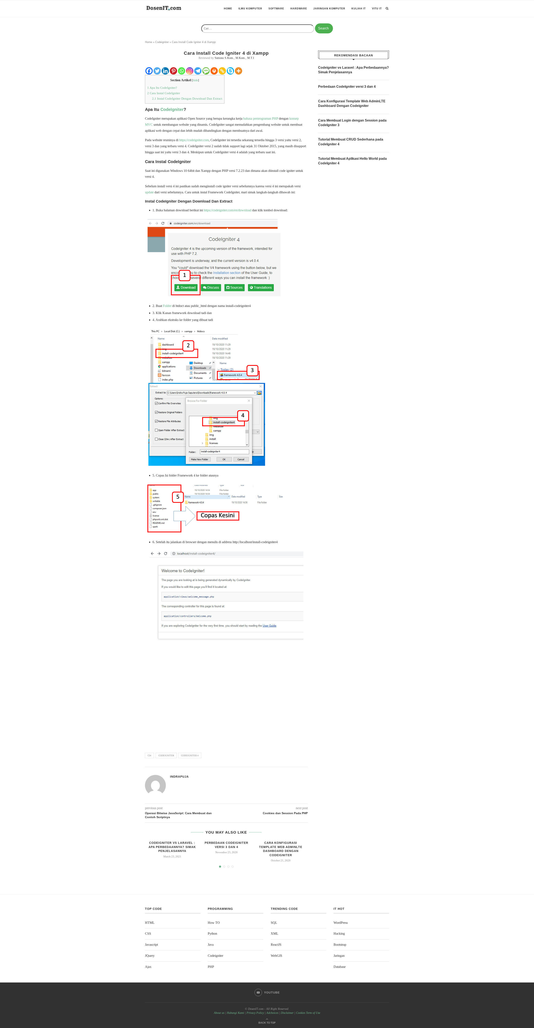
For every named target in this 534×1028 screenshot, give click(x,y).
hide (195, 80)
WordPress (341, 922)
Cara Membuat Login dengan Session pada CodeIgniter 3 (352, 123)
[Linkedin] (165, 71)
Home (228, 8)
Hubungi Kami (235, 1012)
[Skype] (230, 71)
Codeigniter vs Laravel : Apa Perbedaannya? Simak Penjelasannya (172, 847)
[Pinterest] (173, 71)
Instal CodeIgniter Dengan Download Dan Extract (187, 98)
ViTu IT (377, 8)
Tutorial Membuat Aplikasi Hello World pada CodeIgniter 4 (352, 161)
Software (276, 8)
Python (212, 933)
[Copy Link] (222, 71)
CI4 (149, 755)
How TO (214, 922)
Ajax (148, 966)
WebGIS (276, 955)
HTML (150, 922)
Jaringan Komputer (329, 8)
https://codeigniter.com (194, 140)
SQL (274, 922)
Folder (167, 306)
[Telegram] (198, 71)
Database (340, 966)
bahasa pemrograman (257, 118)
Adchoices (272, 1012)
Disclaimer (287, 1012)
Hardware (298, 8)
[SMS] (206, 71)
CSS (148, 933)
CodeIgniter (172, 109)
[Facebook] (149, 71)
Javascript (151, 944)
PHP (275, 118)
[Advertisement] (226, 696)
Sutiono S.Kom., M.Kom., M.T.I (234, 58)
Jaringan (339, 955)
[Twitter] (157, 71)
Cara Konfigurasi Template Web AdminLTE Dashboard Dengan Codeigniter (351, 103)
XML (274, 933)
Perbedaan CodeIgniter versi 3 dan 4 (347, 86)
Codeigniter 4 (190, 755)
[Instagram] (189, 71)
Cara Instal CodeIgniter (163, 93)
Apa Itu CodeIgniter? (162, 87)
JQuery (150, 955)
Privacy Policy (255, 1012)
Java (211, 944)
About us (219, 1012)
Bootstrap (340, 944)
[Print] (214, 71)
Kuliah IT (358, 8)
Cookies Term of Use (308, 1012)
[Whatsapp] (181, 71)
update (149, 192)
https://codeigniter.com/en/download (227, 210)
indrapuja (179, 776)
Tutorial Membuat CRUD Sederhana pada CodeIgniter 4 (350, 142)
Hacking (339, 933)
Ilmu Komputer (250, 8)
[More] (238, 71)
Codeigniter (162, 42)
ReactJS (276, 944)
